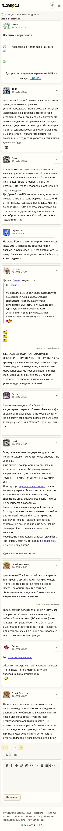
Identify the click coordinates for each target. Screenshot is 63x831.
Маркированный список (41, 765)
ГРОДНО (16, 269)
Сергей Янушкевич (20, 564)
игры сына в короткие (32, 486)
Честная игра (38, 820)
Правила (38, 813)
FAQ (39, 816)
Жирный (6, 765)
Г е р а (15, 394)
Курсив (11, 765)
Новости (30, 816)
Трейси (15, 24)
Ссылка (21, 765)
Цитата (31, 765)
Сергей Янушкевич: (20, 657)
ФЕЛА (14, 89)
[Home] (2, 14)
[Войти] (53, 5)
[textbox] (31, 780)
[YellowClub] (10, 5)
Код (36, 765)
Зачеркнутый (16, 765)
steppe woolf (18, 230)
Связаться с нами (14, 816)
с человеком (49, 541)
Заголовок (26, 765)
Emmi (14, 158)
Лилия (16, 280)
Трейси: (15, 285)
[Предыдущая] (4, 747)
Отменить (53, 765)
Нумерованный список (46, 765)
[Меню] (59, 5)
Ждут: (31, 825)
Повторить (58, 765)
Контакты (51, 813)
